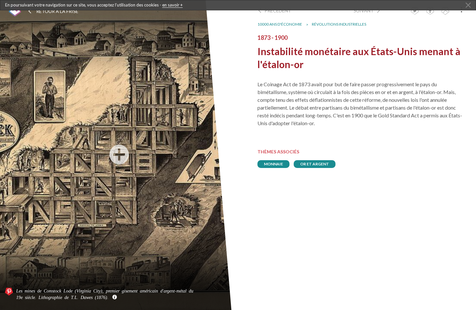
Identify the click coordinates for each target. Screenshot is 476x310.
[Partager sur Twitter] (415, 11)
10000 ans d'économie (279, 24)
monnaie (273, 163)
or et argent (314, 163)
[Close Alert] (468, 5)
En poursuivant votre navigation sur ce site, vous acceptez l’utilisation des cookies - (94, 4)
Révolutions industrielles (339, 24)
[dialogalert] (238, 5)
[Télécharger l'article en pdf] (445, 11)
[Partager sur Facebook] (430, 11)
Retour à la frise (56, 11)
